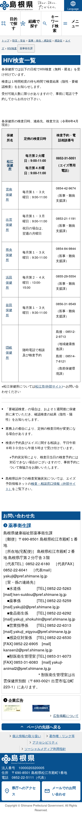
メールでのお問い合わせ (64, 790)
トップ (5, 40)
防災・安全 (18, 40)
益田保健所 (9, 310)
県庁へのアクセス (24, 790)
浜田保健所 (9, 282)
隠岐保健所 (9, 352)
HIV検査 (12, 48)
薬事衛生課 (26, 48)
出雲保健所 (9, 224)
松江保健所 (10, 165)
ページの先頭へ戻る (44, 727)
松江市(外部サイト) (49, 386)
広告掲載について (66, 715)
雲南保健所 (9, 194)
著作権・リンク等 (62, 736)
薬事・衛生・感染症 (40, 40)
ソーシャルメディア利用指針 (45, 748)
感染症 (58, 40)
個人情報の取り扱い (26, 736)
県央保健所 (9, 254)
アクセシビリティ (45, 742)
